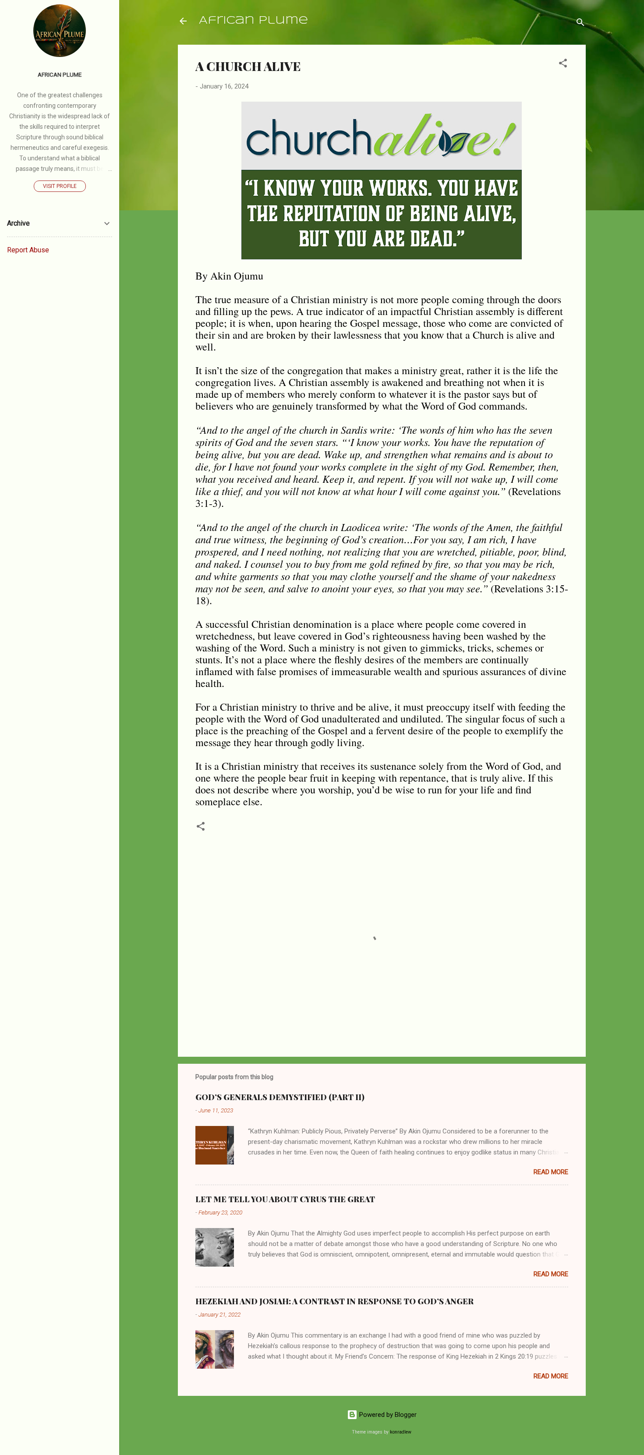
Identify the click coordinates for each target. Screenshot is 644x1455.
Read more (551, 1172)
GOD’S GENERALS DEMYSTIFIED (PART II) (279, 1097)
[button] (563, 64)
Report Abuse (28, 250)
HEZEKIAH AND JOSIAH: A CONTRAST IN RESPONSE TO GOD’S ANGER (334, 1301)
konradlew (400, 1432)
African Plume (253, 21)
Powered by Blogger (387, 1415)
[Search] (580, 24)
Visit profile (60, 186)
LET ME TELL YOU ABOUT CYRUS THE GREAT (285, 1199)
